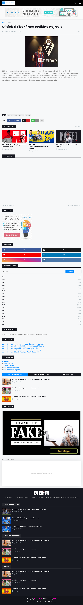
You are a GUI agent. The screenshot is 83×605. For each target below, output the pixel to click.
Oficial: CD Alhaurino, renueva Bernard (25, 518)
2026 (41, 277)
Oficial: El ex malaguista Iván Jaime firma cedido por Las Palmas (39, 146)
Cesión (9, 22)
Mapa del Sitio (9, 366)
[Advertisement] (17, 98)
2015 (41, 308)
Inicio (3, 22)
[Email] (37, 120)
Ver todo (78, 126)
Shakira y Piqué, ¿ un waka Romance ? (25, 388)
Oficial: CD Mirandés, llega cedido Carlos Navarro (14, 146)
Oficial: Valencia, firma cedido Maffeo (67, 146)
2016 (41, 305)
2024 (41, 282)
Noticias (28, 115)
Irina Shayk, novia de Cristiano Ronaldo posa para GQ (31, 379)
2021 (41, 291)
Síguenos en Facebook (11, 368)
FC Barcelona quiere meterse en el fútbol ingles (29, 396)
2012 (41, 316)
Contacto (5, 362)
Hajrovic (21, 115)
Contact (43, 602)
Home (29, 602)
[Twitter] (24, 120)
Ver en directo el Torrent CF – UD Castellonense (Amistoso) (23, 344)
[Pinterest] (28, 120)
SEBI (54, 599)
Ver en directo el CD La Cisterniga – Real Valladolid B (20, 352)
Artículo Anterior (8, 205)
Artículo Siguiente (74, 205)
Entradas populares (41, 375)
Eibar (15, 115)
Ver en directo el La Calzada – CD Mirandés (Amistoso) (21, 350)
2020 (41, 294)
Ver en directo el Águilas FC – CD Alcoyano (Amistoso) (21, 348)
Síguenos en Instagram (11, 370)
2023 (41, 285)
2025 (41, 280)
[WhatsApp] (33, 120)
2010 (41, 322)
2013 (41, 313)
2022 (41, 288)
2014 (41, 310)
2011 (41, 319)
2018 (41, 299)
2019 (41, 296)
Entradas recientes (15, 375)
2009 (41, 324)
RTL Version (52, 602)
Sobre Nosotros (9, 364)
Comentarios (68, 375)
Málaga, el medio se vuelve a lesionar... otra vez (29, 509)
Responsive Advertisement (41, 473)
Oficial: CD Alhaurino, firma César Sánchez (27, 527)
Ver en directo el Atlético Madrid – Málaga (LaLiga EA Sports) (23, 346)
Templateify (38, 599)
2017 (41, 302)
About (36, 602)
